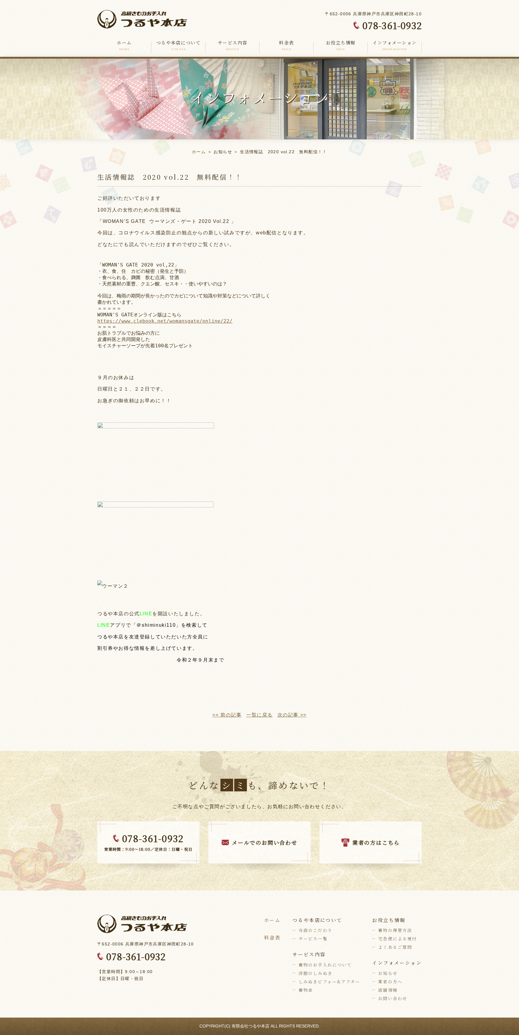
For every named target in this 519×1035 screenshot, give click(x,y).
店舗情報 (387, 990)
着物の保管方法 (395, 930)
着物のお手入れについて (325, 965)
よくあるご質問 (395, 947)
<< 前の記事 (226, 714)
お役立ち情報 (341, 45)
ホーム (124, 45)
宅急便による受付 (397, 939)
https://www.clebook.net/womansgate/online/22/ (164, 321)
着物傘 (306, 990)
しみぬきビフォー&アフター (329, 982)
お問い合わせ (392, 998)
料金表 (286, 45)
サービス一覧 (313, 939)
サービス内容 (232, 45)
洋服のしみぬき (315, 973)
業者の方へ (390, 982)
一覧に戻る (259, 714)
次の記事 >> (292, 714)
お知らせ (387, 973)
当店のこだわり (315, 930)
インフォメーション (394, 45)
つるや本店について (178, 45)
